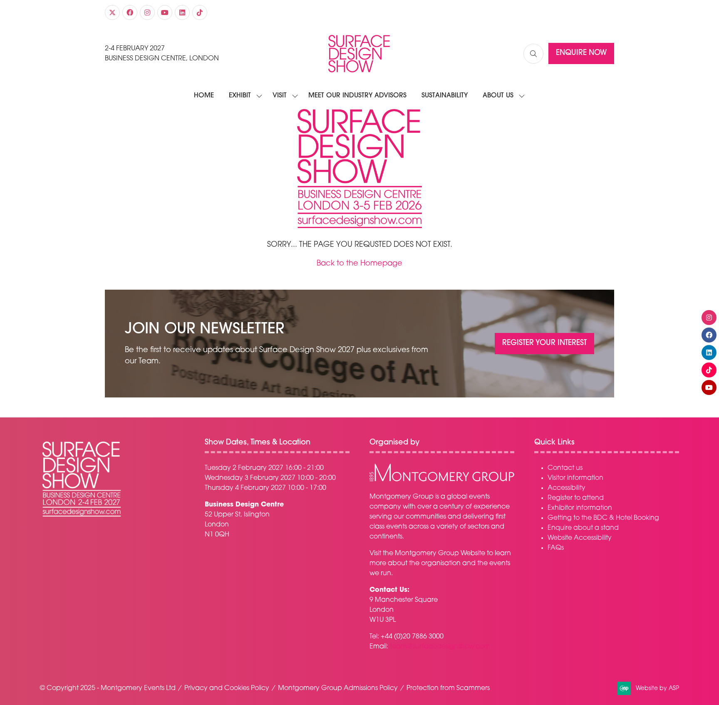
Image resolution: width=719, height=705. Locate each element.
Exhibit (240, 95)
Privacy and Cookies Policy (226, 688)
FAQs (556, 548)
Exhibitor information (580, 508)
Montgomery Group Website (440, 553)
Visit (280, 95)
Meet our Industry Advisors (357, 95)
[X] (112, 12)
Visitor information (575, 478)
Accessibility (566, 488)
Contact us (565, 468)
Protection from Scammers (448, 688)
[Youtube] (164, 12)
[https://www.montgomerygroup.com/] (441, 480)
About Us (498, 95)
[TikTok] (199, 12)
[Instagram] (147, 12)
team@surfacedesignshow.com (440, 646)
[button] (533, 54)
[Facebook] (129, 12)
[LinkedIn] (182, 12)
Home (204, 95)
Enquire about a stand (583, 528)
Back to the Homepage (359, 264)
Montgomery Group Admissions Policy (338, 688)
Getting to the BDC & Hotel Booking (603, 518)
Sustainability (444, 95)
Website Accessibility (580, 538)
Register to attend (576, 498)
